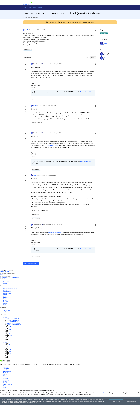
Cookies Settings (131, 401)
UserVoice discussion (54, 232)
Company (5, 367)
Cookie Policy (76, 401)
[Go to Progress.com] (5, 361)
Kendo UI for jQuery (38, 7)
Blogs (4, 296)
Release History (7, 293)
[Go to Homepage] (31, 4)
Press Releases (7, 371)
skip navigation (26, 4)
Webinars (5, 297)
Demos (5, 290)
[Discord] (7, 339)
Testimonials (6, 311)
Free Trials (6, 281)
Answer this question (30, 263)
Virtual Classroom (7, 302)
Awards (5, 370)
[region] (70, 401)
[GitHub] (7, 337)
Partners (5, 300)
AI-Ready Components (13, 277)
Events (5, 303)
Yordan (35, 105)
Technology (6, 368)
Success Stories (7, 310)
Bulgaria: (13, 323)
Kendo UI (2, 274)
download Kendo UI (85, 92)
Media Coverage (7, 373)
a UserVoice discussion (51, 145)
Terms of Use (6, 397)
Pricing (5, 283)
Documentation (7, 291)
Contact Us (6, 317)
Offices (5, 375)
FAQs (4, 304)
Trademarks (106, 393)
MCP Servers (3, 277)
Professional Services (8, 299)
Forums (5, 294)
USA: (12, 318)
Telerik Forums (28, 7)
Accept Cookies (116, 401)
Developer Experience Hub (10, 288)
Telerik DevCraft (4, 271)
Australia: (13, 324)
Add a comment (28, 49)
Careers (5, 374)
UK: (12, 320)
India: (12, 321)
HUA (26, 29)
